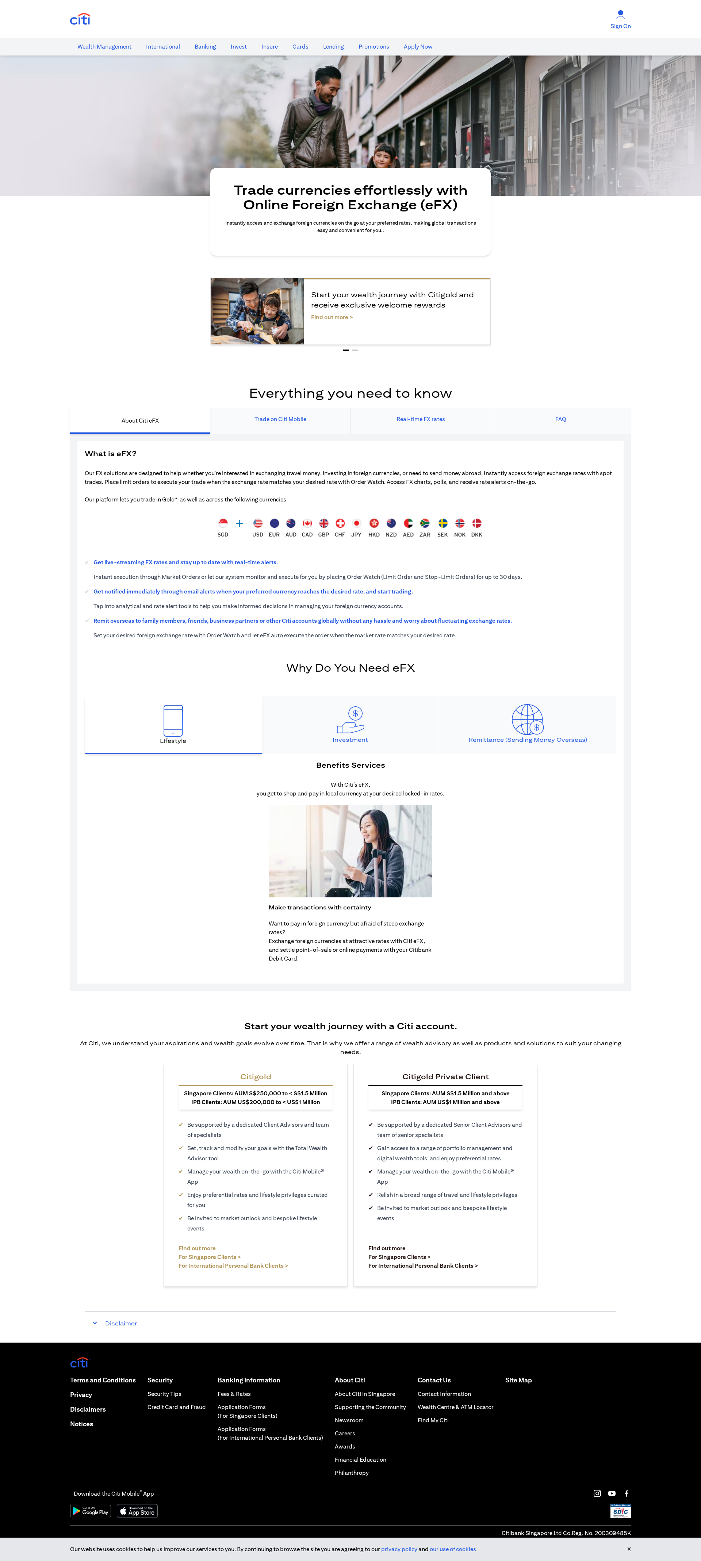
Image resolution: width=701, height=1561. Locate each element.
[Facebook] (626, 1493)
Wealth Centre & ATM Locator (456, 1407)
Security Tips (164, 1393)
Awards (345, 1446)
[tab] (104, 47)
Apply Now (418, 46)
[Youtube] (612, 1493)
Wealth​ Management (104, 46)
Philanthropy (352, 1472)
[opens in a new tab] (80, 19)
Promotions (374, 46)
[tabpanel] (350, 712)
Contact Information (444, 1393)
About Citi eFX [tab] (140, 420)
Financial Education (360, 1459)
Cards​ (300, 46)
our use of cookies (453, 1549)
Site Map (518, 1380)
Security (160, 1380)
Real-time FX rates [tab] (421, 419)
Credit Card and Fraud (177, 1407)
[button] (346, 350)
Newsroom (349, 1420)
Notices (81, 1424)
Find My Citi (433, 1420)
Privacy (81, 1394)
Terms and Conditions (103, 1380)
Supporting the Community (370, 1407)
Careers (345, 1433)
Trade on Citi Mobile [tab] (280, 419)
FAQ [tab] (560, 419)
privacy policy (399, 1549)
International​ (163, 46)
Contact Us (434, 1380)
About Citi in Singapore (365, 1393)
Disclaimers (88, 1409)
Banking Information (249, 1380)
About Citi (350, 1380)
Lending (333, 46)
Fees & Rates (234, 1393)
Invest (239, 46)
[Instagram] (597, 1493)
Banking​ (205, 46)
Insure (269, 46)
